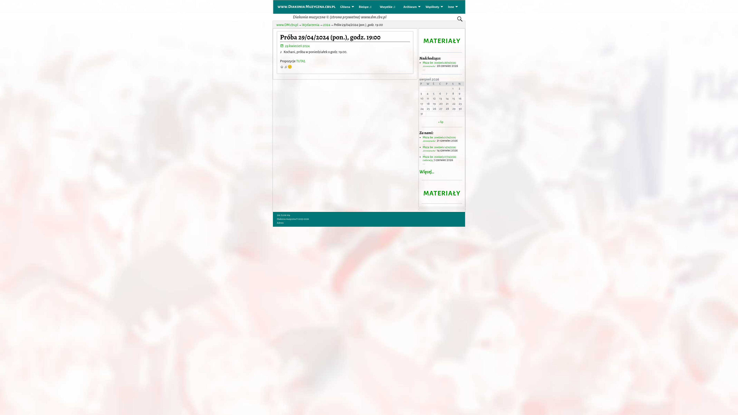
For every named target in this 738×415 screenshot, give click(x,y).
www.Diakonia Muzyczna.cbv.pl (307, 6)
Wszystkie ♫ (388, 6)
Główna (345, 6)
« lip (440, 122)
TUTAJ (300, 61)
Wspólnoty (432, 6)
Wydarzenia (310, 25)
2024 (326, 25)
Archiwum (410, 6)
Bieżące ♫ (365, 6)
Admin (280, 223)
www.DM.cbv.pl (287, 25)
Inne (451, 6)
